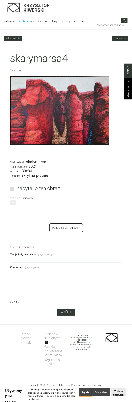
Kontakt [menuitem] (26, 343)
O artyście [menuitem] (8, 21)
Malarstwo (16, 70)
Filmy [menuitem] (53, 21)
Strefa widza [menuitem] (53, 355)
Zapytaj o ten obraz (38, 188)
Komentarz (24, 267)
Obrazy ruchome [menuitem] (72, 21)
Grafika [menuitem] (42, 21)
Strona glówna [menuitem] (25, 336)
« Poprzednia (13, 38)
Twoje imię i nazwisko (31, 254)
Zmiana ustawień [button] (118, 393)
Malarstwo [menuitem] (26, 21)
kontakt (128, 71)
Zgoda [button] (85, 392)
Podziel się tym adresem (66, 227)
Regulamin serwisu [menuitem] (52, 362)
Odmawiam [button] (101, 392)
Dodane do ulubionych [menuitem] (52, 338)
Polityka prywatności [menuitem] (53, 348)
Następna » (120, 38)
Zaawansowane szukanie (110, 25)
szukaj (124, 20)
